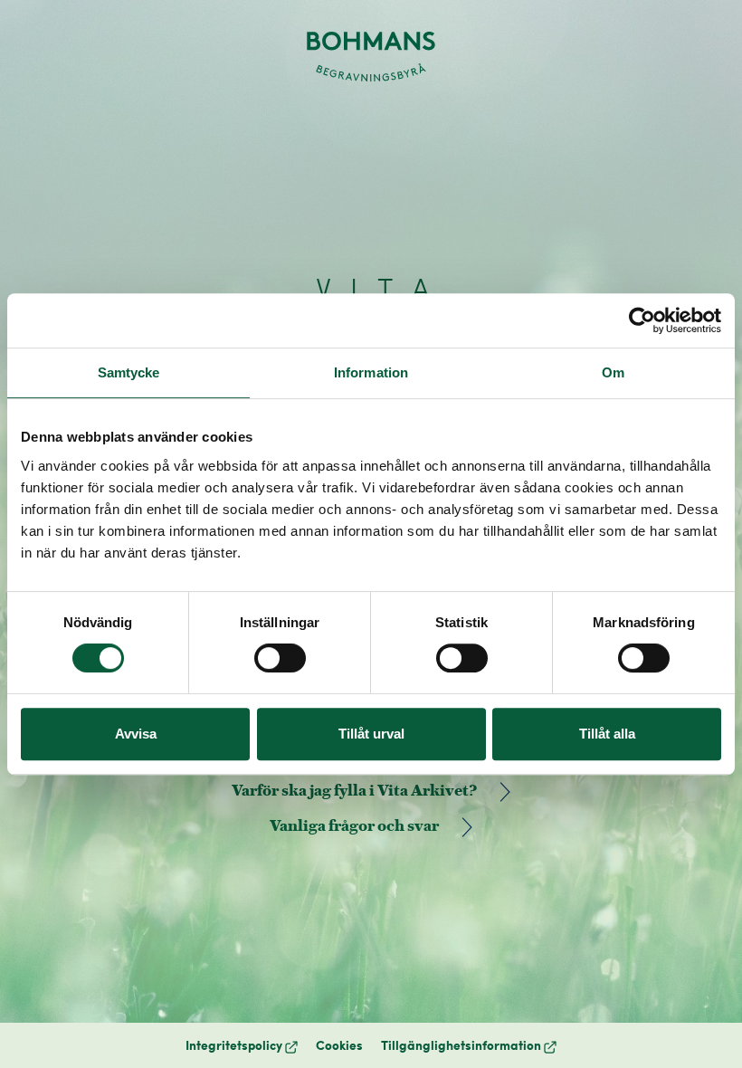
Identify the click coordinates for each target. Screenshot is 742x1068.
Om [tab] (613, 372)
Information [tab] (371, 372)
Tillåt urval (371, 733)
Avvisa (136, 733)
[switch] (280, 658)
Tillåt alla (607, 733)
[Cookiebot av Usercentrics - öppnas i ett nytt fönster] (642, 320)
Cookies (339, 1045)
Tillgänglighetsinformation (468, 1045)
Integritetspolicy (242, 1045)
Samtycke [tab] (129, 372)
